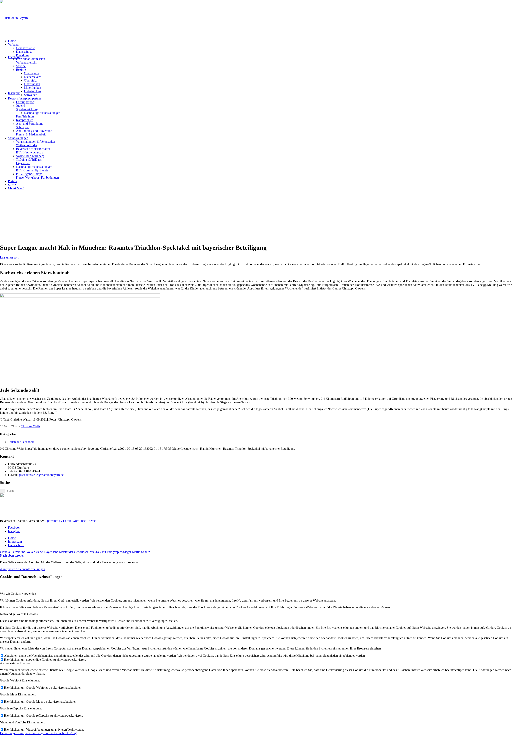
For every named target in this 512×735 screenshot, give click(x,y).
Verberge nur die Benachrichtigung (54, 733)
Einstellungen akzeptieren (16, 733)
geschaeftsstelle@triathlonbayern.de (41, 474)
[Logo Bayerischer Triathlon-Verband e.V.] (14, 18)
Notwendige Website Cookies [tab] (19, 614)
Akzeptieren (7, 569)
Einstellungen (36, 569)
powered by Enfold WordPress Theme (71, 520)
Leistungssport (9, 257)
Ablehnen (21, 569)
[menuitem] (260, 41)
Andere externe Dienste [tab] (15, 663)
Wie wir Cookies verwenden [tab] (18, 593)
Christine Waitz (30, 426)
